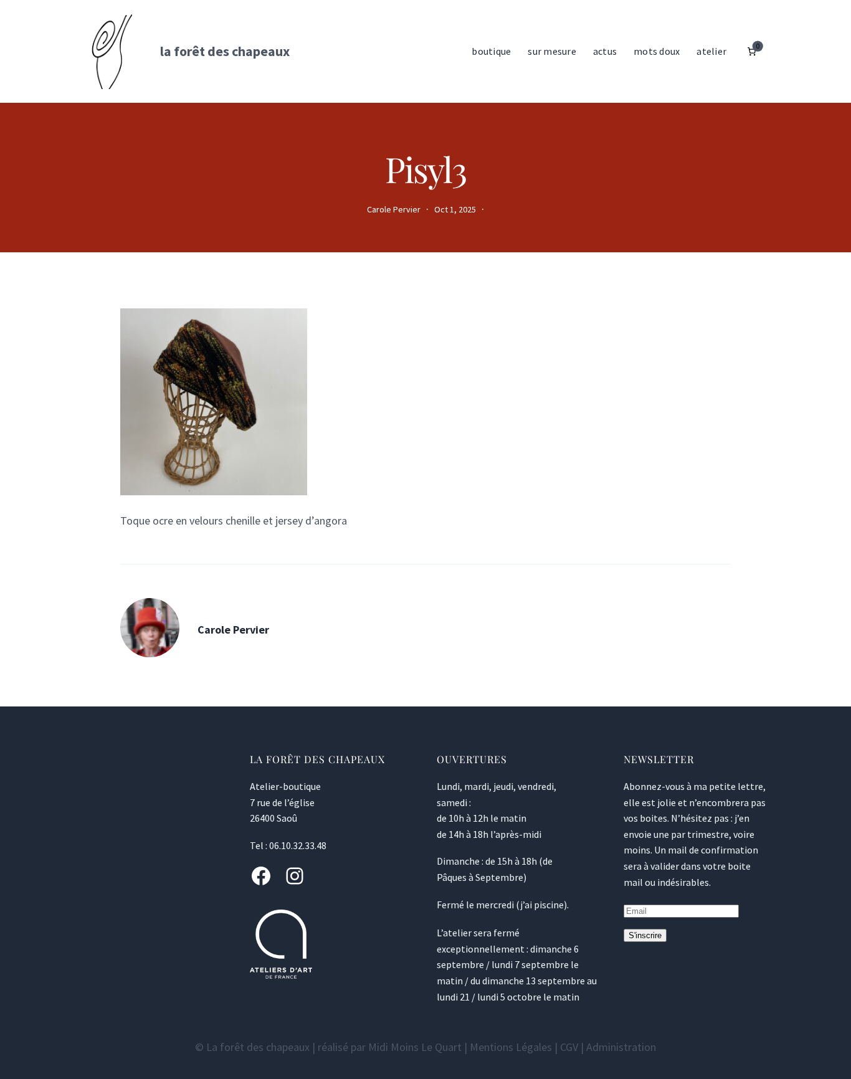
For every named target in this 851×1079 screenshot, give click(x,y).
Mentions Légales (511, 1047)
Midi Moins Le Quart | (419, 1047)
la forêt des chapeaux (225, 51)
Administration (621, 1047)
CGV (569, 1047)
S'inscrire (645, 935)
